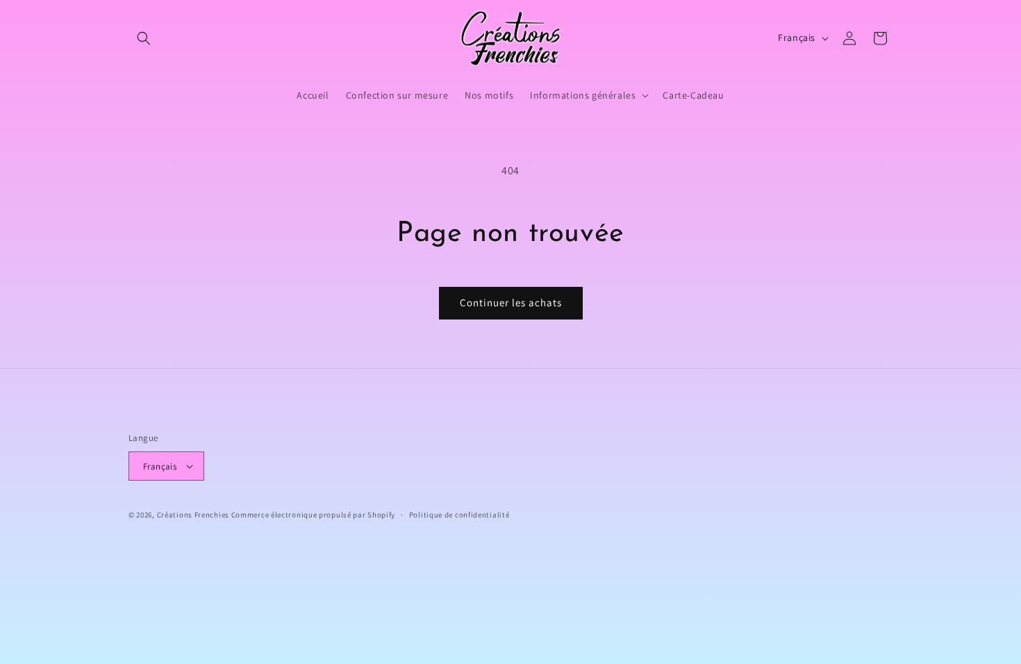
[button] (143, 38)
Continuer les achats (511, 302)
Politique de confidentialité (459, 515)
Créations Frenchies (193, 515)
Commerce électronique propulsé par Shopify (313, 515)
